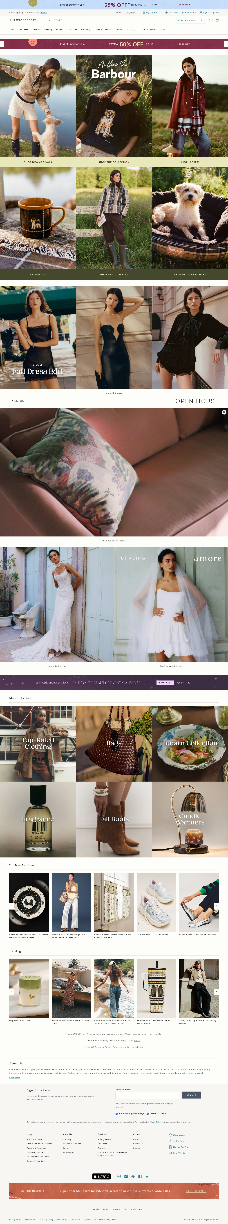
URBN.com (75, 1220)
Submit (191, 1095)
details (43, 12)
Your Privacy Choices (108, 1220)
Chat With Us (179, 1153)
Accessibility (62, 1220)
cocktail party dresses (156, 1073)
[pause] (224, 412)
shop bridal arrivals (57, 666)
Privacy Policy (155, 1122)
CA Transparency (46, 1220)
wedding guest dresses (181, 1073)
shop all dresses (114, 393)
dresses (83, 1073)
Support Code (89, 1220)
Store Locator (179, 1135)
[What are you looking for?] (202, 20)
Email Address (123, 1089)
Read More (14, 1078)
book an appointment (171, 666)
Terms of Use (29, 1220)
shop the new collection (114, 541)
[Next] (225, 44)
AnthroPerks (178, 1141)
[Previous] (3, 44)
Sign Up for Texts (181, 1147)
